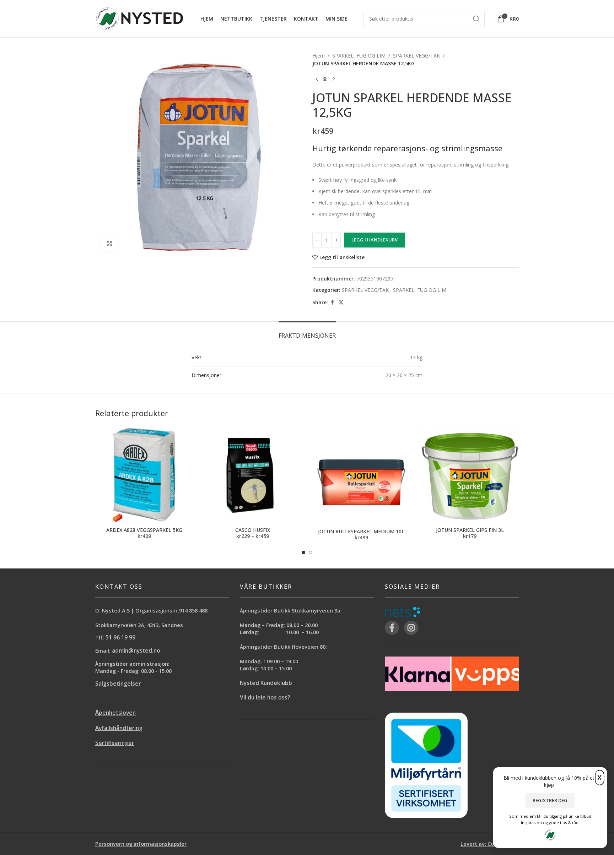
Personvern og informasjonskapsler (141, 843)
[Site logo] (139, 18)
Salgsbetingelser (118, 683)
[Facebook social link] (332, 302)
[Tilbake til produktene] (325, 79)
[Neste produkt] (333, 79)
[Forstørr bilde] (109, 244)
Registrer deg (550, 800)
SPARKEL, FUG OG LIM (359, 55)
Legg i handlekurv (374, 239)
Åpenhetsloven (115, 713)
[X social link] (341, 302)
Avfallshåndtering (118, 728)
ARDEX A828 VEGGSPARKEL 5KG (144, 530)
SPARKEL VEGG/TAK (416, 55)
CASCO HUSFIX (252, 530)
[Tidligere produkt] (316, 79)
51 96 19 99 (120, 637)
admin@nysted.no (136, 650)
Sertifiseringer (114, 743)
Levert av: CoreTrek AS (489, 843)
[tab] (307, 332)
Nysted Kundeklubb (266, 683)
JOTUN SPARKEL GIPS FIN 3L (470, 530)
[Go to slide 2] (310, 552)
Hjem (318, 55)
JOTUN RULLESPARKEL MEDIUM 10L (361, 531)
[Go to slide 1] (303, 552)
